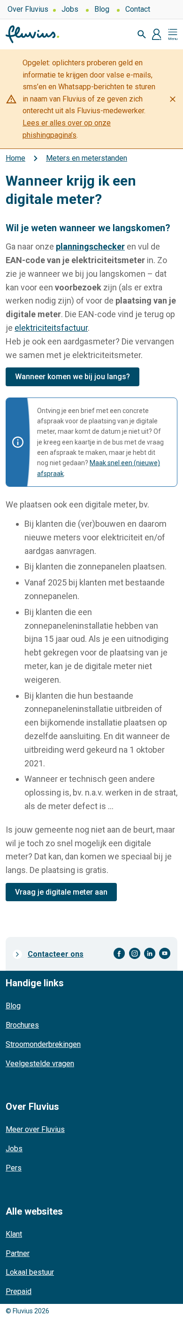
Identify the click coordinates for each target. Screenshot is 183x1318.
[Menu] (172, 34)
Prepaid (18, 1291)
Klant (14, 1234)
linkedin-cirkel (149, 953)
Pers (14, 1167)
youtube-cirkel (164, 953)
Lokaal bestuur (30, 1272)
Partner (18, 1253)
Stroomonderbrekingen (43, 1044)
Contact (137, 9)
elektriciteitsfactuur (51, 328)
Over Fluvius (28, 9)
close (172, 99)
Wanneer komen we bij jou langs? (72, 376)
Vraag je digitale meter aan (61, 892)
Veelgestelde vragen (40, 1063)
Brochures (22, 1025)
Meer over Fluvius (35, 1129)
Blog (101, 9)
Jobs (69, 9)
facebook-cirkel (119, 953)
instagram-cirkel (134, 953)
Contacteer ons (56, 954)
